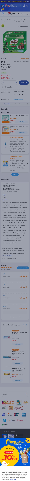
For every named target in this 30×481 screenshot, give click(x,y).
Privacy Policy (12, 479)
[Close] (28, 468)
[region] (15, 473)
